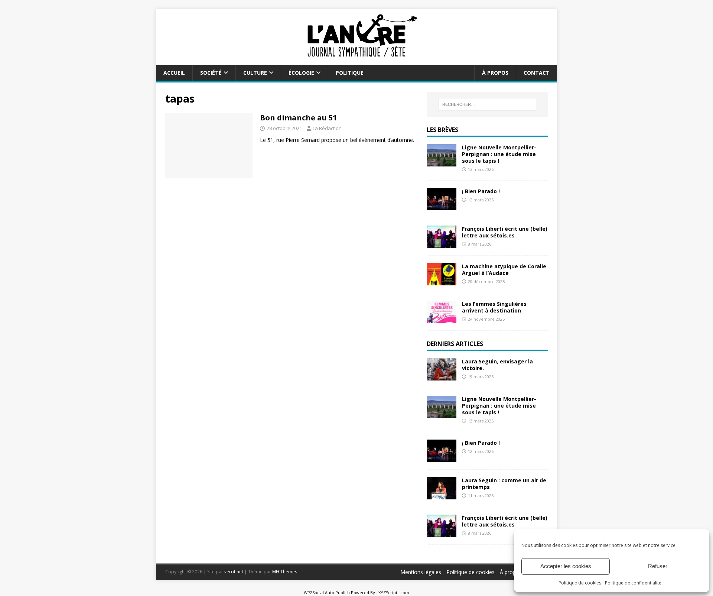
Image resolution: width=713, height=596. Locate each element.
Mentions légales (420, 572)
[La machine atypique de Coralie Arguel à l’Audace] (441, 281)
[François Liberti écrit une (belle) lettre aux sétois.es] (441, 243)
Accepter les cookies (565, 566)
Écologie (301, 72)
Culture (255, 72)
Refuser (657, 566)
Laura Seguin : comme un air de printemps (504, 483)
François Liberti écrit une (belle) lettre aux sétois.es (504, 232)
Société (211, 72)
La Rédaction (327, 128)
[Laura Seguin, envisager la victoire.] (441, 375)
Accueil (174, 72)
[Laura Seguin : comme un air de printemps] (441, 495)
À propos (495, 72)
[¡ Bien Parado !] (441, 206)
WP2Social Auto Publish (327, 592)
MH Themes (284, 572)
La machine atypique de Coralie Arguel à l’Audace (504, 269)
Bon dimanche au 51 (298, 118)
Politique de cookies (580, 583)
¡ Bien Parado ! (481, 191)
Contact (537, 72)
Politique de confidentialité (633, 583)
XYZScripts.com (393, 592)
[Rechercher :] (487, 104)
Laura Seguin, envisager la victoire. (497, 365)
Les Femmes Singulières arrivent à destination (494, 307)
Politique (350, 72)
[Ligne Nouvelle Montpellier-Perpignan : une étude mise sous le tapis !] (441, 161)
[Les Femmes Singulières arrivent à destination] (441, 318)
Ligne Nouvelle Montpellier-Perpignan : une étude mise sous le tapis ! (499, 154)
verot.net (233, 572)
